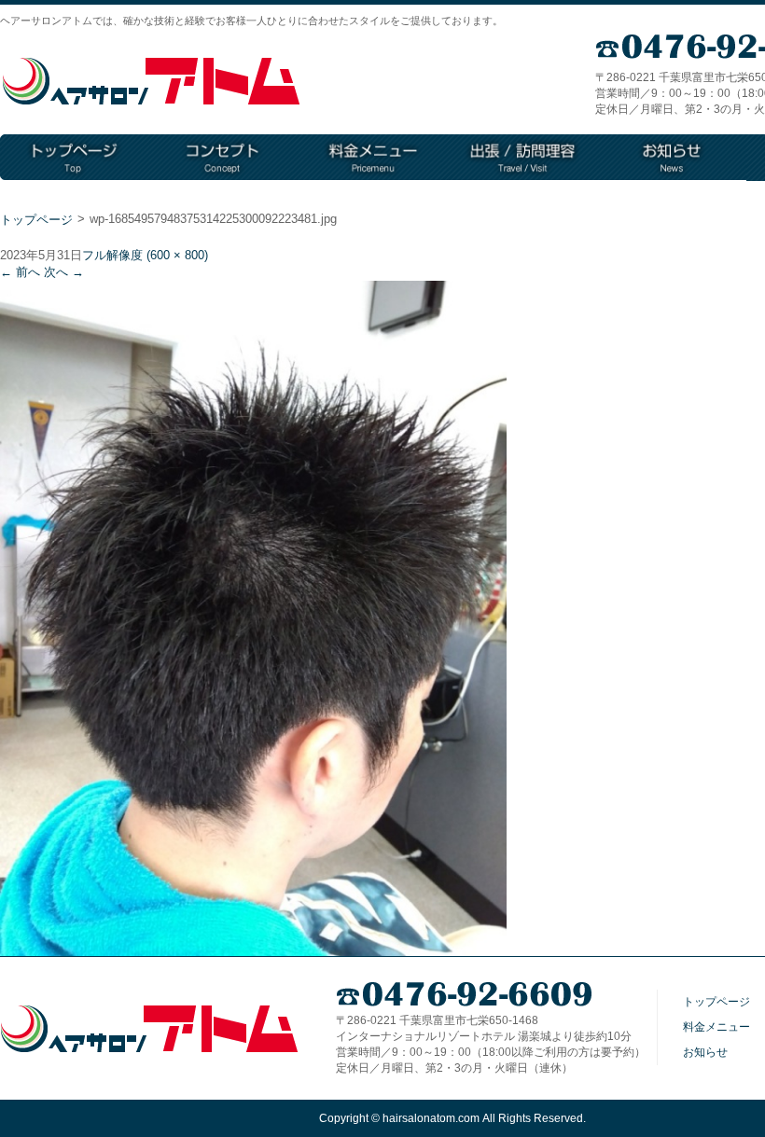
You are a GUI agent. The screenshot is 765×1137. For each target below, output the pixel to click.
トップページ (36, 220)
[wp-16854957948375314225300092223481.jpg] (253, 949)
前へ (20, 272)
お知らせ (705, 1052)
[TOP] (74, 157)
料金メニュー (716, 1026)
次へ (64, 272)
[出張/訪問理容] (522, 157)
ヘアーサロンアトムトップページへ (151, 82)
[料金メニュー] (373, 157)
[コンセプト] (224, 157)
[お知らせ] (671, 157)
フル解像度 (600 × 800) (145, 255)
